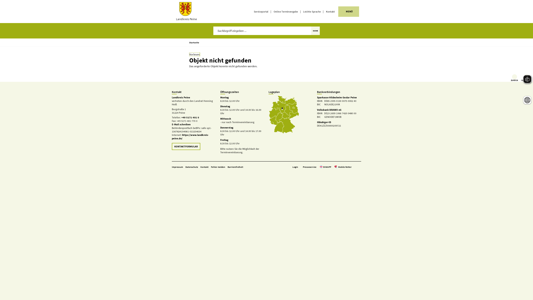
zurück (514, 80)
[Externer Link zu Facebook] (353, 167)
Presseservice (309, 167)
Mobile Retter (345, 167)
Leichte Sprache (312, 11)
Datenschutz (191, 167)
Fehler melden (218, 167)
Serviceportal (261, 11)
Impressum (177, 167)
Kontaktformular (186, 146)
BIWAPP (327, 167)
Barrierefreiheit (235, 167)
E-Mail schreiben (181, 124)
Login (295, 167)
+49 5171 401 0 (190, 117)
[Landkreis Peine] (194, 123)
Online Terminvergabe (286, 11)
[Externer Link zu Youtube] (359, 167)
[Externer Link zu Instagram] (356, 167)
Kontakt (330, 11)
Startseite (194, 42)
